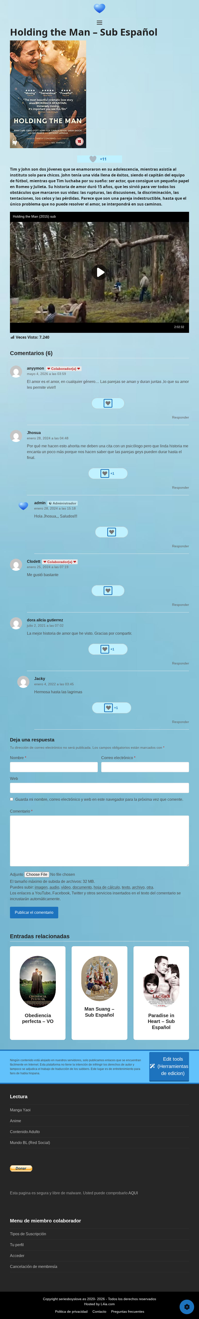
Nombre (18, 758)
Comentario (21, 811)
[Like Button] (93, 159)
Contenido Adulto (25, 1132)
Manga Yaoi (20, 1110)
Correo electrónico (118, 758)
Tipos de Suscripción (28, 1234)
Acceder (17, 1256)
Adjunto (16, 874)
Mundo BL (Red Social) (30, 1143)
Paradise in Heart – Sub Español (161, 1021)
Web (14, 779)
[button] (99, 23)
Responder (180, 417)
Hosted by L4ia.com (99, 1304)
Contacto (99, 1311)
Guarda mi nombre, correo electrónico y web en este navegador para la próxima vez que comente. (99, 799)
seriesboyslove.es (72, 1299)
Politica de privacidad (71, 1311)
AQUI (133, 1193)
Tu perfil (17, 1245)
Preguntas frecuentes (127, 1311)
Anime (15, 1121)
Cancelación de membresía (33, 1267)
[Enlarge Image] (48, 94)
